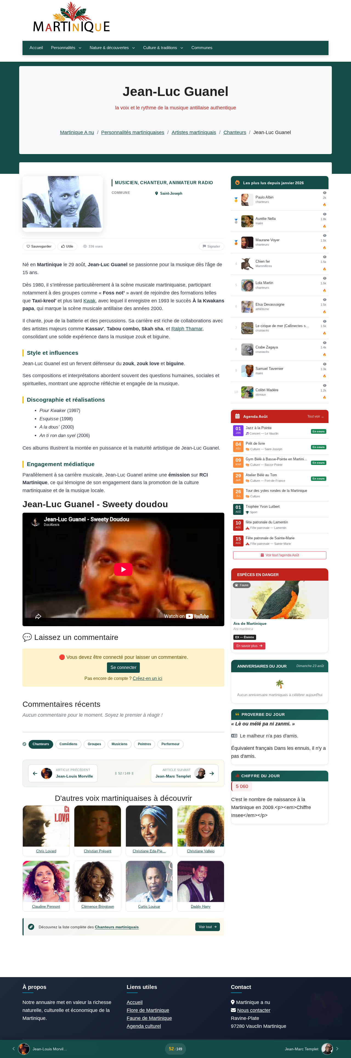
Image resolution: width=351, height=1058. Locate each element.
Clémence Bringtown (97, 906)
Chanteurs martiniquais (117, 927)
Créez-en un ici (147, 678)
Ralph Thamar (186, 328)
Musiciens (120, 744)
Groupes (94, 744)
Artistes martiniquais (194, 132)
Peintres (144, 744)
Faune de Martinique (149, 1018)
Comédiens (68, 744)
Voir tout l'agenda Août (282, 555)
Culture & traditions (160, 48)
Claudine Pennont (46, 906)
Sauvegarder (41, 246)
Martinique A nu (77, 132)
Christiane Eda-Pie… (149, 851)
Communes (202, 48)
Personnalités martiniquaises (132, 132)
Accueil (36, 48)
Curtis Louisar (149, 906)
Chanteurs (234, 132)
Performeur (171, 744)
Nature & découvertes (109, 48)
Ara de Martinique (250, 623)
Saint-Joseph (170, 193)
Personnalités (63, 48)
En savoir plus (247, 646)
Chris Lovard (46, 851)
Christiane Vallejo (200, 851)
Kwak (89, 300)
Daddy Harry (201, 906)
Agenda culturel (144, 1026)
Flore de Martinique (148, 1010)
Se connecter (123, 667)
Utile (69, 246)
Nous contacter (253, 1010)
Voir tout (206, 927)
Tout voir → (315, 416)
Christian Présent (97, 851)
